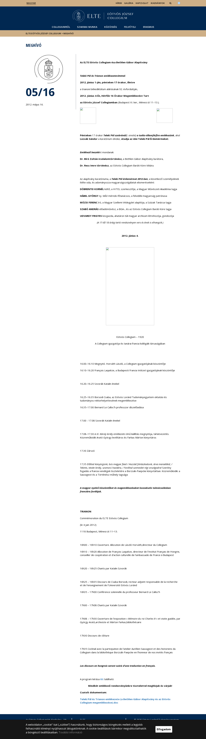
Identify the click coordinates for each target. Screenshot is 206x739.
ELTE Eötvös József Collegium (43, 33)
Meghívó (68, 33)
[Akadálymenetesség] (179, 2)
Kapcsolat (142, 3)
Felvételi (130, 26)
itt (101, 679)
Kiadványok (158, 3)
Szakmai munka (87, 26)
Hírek (119, 3)
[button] (170, 3)
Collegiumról (61, 26)
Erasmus (148, 26)
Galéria (128, 3)
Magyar (31, 3)
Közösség (110, 26)
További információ (70, 732)
